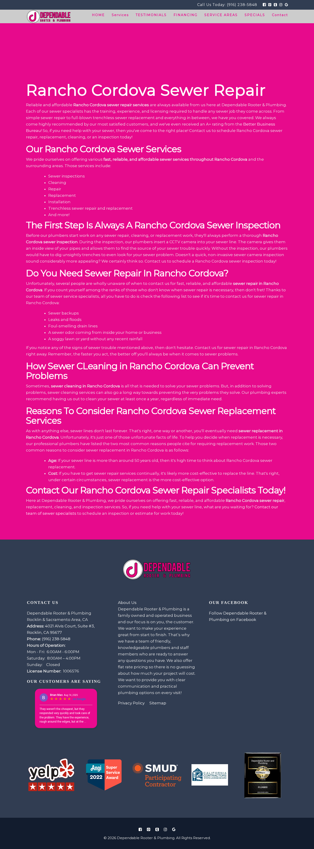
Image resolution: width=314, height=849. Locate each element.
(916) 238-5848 (242, 5)
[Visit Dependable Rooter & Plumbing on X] (157, 829)
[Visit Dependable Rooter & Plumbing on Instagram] (165, 829)
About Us (127, 602)
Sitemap (157, 703)
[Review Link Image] (51, 775)
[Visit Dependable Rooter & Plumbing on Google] (173, 829)
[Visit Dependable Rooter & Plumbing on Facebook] (140, 829)
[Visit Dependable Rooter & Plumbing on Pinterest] (148, 829)
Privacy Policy (131, 703)
